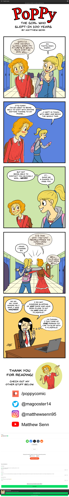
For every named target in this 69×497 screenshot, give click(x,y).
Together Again (6, 1)
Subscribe (35, 444)
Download (34, 486)
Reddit (41, 441)
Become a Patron (34, 458)
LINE (27, 441)
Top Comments (4, 464)
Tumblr (38, 441)
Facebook (31, 441)
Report (34, 449)
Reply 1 (2, 480)
